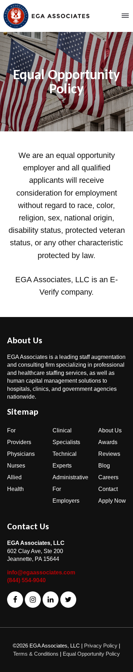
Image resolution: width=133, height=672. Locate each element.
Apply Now (112, 501)
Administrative (70, 477)
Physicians (21, 454)
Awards (107, 442)
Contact (108, 489)
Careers (108, 477)
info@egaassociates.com (41, 572)
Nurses (16, 466)
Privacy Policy (100, 646)
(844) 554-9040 (26, 580)
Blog (104, 466)
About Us (110, 430)
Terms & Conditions (36, 654)
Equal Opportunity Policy (91, 654)
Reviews (109, 454)
